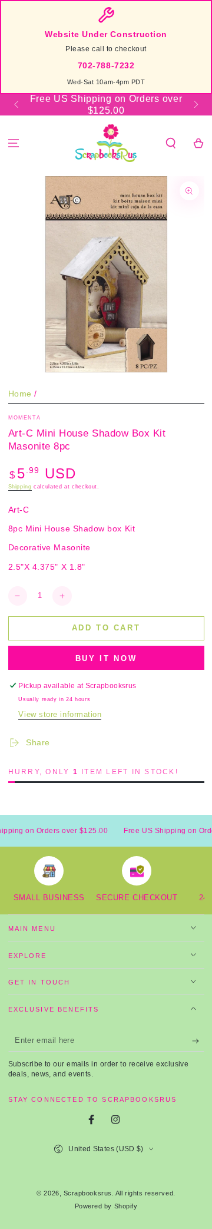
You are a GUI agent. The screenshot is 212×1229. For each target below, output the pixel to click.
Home (20, 393)
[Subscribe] (198, 1041)
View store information (59, 715)
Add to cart (106, 627)
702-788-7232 (106, 65)
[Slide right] (195, 104)
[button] (170, 143)
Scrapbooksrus (88, 1193)
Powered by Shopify (106, 1206)
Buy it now (106, 658)
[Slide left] (17, 104)
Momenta (24, 418)
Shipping (20, 487)
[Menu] (14, 143)
